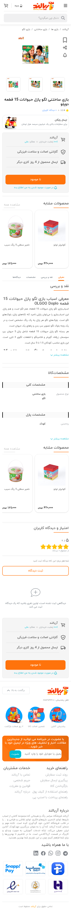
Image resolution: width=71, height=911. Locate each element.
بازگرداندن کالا (59, 786)
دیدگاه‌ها (17, 277)
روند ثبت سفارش (56, 775)
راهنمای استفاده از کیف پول (50, 792)
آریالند (65, 29)
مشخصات (30, 277)
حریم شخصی (21, 780)
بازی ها (54, 29)
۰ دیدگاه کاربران (49, 110)
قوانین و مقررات (19, 786)
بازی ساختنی (40, 29)
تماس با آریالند (20, 775)
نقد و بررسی (47, 277)
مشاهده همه (12, 205)
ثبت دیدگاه (35, 571)
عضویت (15, 754)
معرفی (61, 277)
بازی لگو (26, 29)
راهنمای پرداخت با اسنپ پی (50, 797)
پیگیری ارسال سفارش (54, 780)
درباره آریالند (22, 792)
